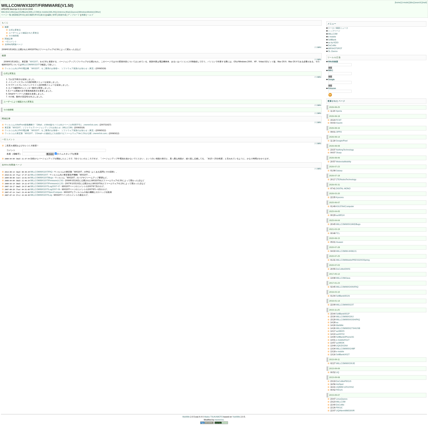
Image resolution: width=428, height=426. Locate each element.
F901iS (339, 390)
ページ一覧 (6, 15)
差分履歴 (30, 15)
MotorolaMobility (343, 161)
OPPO (339, 132)
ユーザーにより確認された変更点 (24, 33)
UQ (337, 372)
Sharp (339, 152)
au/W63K (340, 343)
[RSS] (21, 15)
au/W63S (340, 331)
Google (331, 79)
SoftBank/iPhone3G (345, 337)
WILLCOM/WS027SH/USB (348, 328)
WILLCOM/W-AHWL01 (346, 251)
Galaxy (339, 170)
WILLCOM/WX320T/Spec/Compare (46, 192)
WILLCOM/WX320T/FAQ (41, 172)
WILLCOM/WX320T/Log (41, 195)
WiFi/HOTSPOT (335, 48)
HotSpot (339, 384)
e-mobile (332, 37)
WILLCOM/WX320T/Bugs (41, 178)
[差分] (42, 15)
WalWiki (339, 325)
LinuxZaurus (341, 399)
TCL (338, 233)
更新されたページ (336, 101)
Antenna (61, 12)
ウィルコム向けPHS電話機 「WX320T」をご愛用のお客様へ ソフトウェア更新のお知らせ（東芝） (50, 68)
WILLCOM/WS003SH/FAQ (348, 319)
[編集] (319, 47)
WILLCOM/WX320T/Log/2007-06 (45, 189)
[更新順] (15, 15)
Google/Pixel (342, 141)
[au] (17, 12)
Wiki (3, 12)
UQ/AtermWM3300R (345, 410)
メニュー (332, 24)
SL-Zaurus (333, 51)
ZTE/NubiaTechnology (346, 179)
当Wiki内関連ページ (14, 44)
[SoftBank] (23, 12)
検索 (84, 15)
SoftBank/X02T (343, 354)
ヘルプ (90, 15)
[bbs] (411, 2)
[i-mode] (405, 2)
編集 (49, 15)
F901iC (339, 407)
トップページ (334, 31)
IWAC (330, 70)
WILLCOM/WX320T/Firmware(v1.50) (37, 5)
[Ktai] (68, 12)
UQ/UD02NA (342, 346)
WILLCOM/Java (343, 278)
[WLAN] (52, 12)
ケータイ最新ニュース (338, 28)
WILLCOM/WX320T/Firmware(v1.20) (46, 183)
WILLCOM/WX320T (30, 64)
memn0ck (219, 420)
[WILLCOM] (34, 12)
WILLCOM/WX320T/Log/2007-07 (45, 186)
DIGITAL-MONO (343, 188)
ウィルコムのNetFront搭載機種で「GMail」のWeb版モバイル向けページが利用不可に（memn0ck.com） (52, 125)
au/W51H (340, 215)
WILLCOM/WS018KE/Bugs (348, 224)
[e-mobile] (44, 12)
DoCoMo (332, 45)
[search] (417, 2)
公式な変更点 (15, 30)
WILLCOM (332, 34)
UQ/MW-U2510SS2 (345, 387)
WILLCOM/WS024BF (345, 349)
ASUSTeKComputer (345, 206)
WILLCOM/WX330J (345, 316)
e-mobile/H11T (342, 340)
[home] (398, 2)
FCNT (338, 120)
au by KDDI (333, 42)
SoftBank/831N (343, 296)
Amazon (332, 88)
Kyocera (340, 197)
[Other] (97, 12)
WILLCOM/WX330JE (345, 363)
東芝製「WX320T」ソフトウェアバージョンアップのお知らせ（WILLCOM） (39, 127)
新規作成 (62, 15)
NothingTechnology (345, 150)
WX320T (34, 61)
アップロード (74, 15)
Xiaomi (339, 123)
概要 (7, 27)
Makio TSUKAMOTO (213, 417)
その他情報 (14, 36)
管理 (55, 15)
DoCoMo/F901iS (343, 381)
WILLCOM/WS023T (345, 305)
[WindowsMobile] (86, 12)
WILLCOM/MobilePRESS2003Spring (353, 260)
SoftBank (332, 40)
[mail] (424, 2)
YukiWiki (236, 417)
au (337, 322)
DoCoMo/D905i (343, 269)
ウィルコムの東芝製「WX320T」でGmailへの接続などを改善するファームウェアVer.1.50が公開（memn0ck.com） (57, 133)
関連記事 (9, 39)
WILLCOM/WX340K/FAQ (347, 287)
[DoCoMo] (10, 12)
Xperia (339, 111)
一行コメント (11, 41)
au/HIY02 (340, 334)
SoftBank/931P (343, 314)
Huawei (339, 242)
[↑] (315, 47)
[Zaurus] (74, 12)
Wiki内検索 (333, 61)
